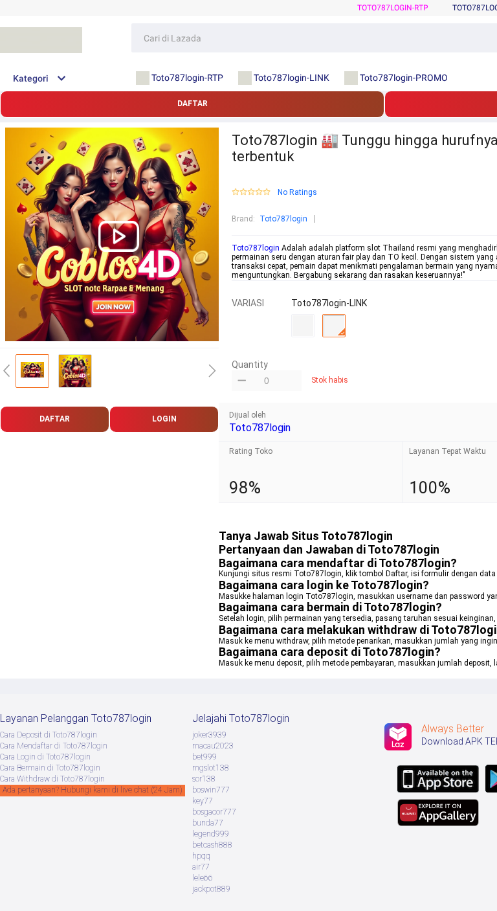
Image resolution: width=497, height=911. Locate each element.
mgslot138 (210, 767)
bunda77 (207, 822)
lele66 (202, 878)
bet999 (204, 756)
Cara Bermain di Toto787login (50, 767)
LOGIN (164, 418)
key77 (202, 800)
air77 (201, 867)
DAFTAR (192, 103)
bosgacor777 (214, 811)
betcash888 (212, 844)
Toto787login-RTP (392, 7)
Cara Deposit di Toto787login (48, 734)
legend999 (210, 833)
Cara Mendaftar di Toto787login (53, 745)
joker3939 (209, 734)
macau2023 (213, 745)
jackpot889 (211, 889)
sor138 (203, 778)
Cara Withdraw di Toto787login (52, 778)
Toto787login (283, 218)
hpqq (201, 855)
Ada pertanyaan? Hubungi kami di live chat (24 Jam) (92, 789)
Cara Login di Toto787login (45, 756)
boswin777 (211, 789)
